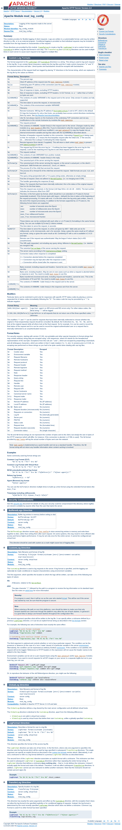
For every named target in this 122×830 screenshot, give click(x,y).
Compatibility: (13, 704)
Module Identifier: (11, 29)
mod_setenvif (64, 130)
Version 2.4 (38, 11)
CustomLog (8, 50)
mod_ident (79, 142)
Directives (97, 4)
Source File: (9, 31)
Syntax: (11, 517)
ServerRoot (36, 583)
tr (94, 19)
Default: (11, 520)
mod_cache (18, 445)
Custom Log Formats (106, 31)
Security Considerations (107, 34)
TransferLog (43, 47)
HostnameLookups (60, 111)
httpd (64, 598)
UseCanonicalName (53, 251)
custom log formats (59, 752)
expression (61, 648)
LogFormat (68, 47)
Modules (90, 4)
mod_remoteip (56, 82)
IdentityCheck (29, 145)
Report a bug (103, 60)
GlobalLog (101, 44)
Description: (9, 24)
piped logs (29, 590)
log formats (76, 621)
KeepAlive (78, 135)
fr (83, 19)
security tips (17, 504)
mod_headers (36, 128)
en (79, 19)
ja (86, 19)
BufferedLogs (102, 40)
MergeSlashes (56, 179)
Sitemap (117, 4)
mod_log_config (41, 532)
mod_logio (88, 267)
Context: (11, 522)
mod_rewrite (80, 656)
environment (84, 645)
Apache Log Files (105, 67)
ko (90, 19)
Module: (11, 527)
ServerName (36, 248)
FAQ (104, 4)
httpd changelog (104, 55)
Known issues (104, 58)
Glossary (110, 4)
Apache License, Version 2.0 (27, 826)
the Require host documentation (47, 115)
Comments (103, 69)
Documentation (27, 11)
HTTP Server (15, 11)
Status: (7, 26)
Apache (6, 11)
